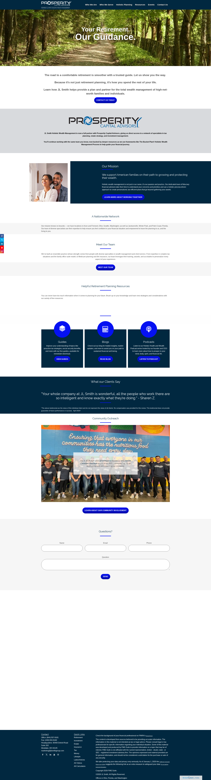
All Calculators (79, 766)
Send (105, 576)
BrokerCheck (149, 735)
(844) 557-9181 (53, 737)
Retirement (78, 737)
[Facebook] (42, 754)
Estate (76, 744)
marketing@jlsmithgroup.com (52, 751)
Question (105, 557)
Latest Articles (79, 760)
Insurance (78, 747)
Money (76, 753)
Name (62, 543)
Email (105, 543)
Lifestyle (77, 757)
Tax (75, 750)
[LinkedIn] (50, 754)
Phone (149, 543)
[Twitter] (46, 754)
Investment (78, 741)
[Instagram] (58, 754)
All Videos (78, 763)
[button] (91, 4)
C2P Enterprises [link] (104, 461)
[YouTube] (54, 754)
